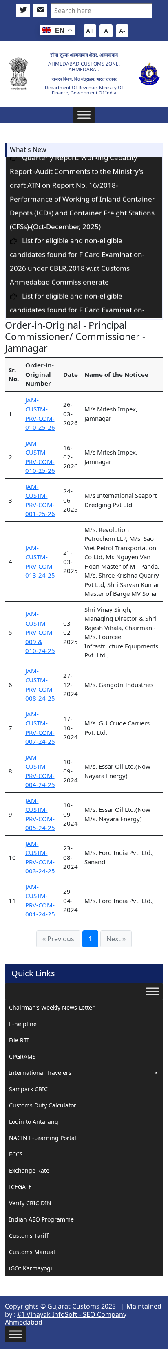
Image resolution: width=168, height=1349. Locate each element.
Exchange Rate (29, 1170)
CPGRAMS (22, 1056)
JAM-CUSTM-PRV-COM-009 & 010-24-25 (40, 632)
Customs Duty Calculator (42, 1105)
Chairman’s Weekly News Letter (52, 1007)
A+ (90, 30)
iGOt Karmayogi (30, 1268)
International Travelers (40, 1073)
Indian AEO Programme (41, 1219)
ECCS (16, 1154)
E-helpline (23, 1024)
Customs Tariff (29, 1235)
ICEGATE (20, 1187)
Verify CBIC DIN (30, 1203)
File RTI (19, 1040)
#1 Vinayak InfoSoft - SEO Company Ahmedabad (65, 1318)
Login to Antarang (33, 1121)
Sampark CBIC (28, 1089)
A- (122, 30)
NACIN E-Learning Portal (42, 1138)
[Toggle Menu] (84, 115)
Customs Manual (32, 1252)
